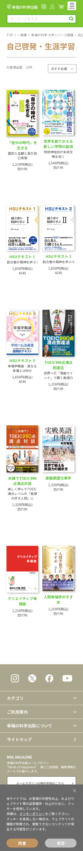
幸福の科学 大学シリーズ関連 (52, 35)
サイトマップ (19, 739)
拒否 (61, 843)
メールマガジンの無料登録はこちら (40, 783)
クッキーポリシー (32, 813)
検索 (71, 19)
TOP (9, 35)
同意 (22, 843)
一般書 (22, 35)
